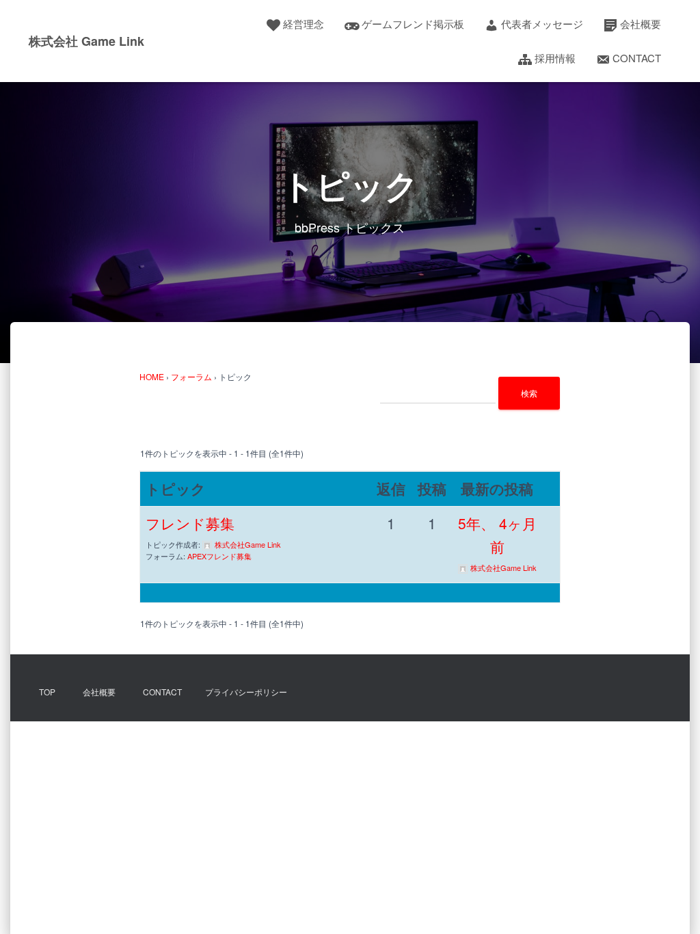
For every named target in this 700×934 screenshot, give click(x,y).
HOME (151, 376)
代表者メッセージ (542, 23)
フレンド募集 (190, 523)
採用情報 (555, 58)
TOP (47, 691)
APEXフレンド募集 (219, 555)
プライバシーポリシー (246, 691)
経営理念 (303, 23)
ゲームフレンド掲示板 (413, 23)
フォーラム (191, 376)
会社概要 (640, 23)
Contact (636, 58)
